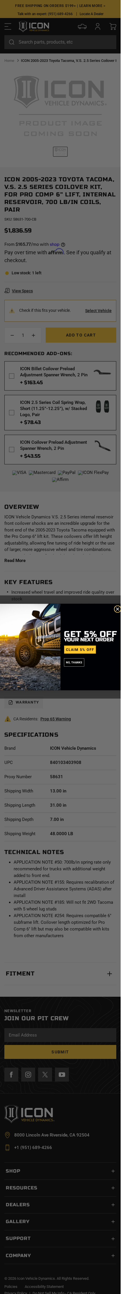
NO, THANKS (74, 662)
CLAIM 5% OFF (80, 649)
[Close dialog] (117, 609)
